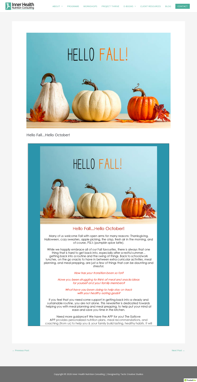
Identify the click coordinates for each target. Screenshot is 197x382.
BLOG (168, 6)
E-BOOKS (128, 6)
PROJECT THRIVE (110, 6)
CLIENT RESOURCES (150, 6)
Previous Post (20, 350)
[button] (182, 6)
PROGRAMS (73, 6)
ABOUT (56, 6)
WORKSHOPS (90, 6)
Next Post (178, 350)
